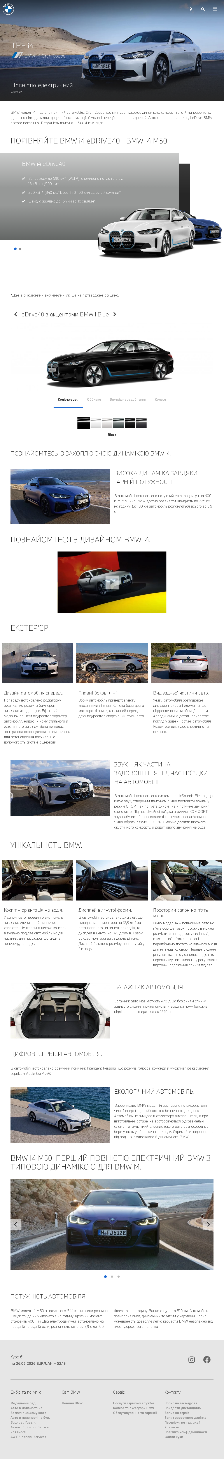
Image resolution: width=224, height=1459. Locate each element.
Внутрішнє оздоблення (128, 399)
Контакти (171, 1427)
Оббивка (94, 399)
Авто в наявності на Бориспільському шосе (28, 1410)
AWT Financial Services (28, 1437)
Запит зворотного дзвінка (185, 1417)
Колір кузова (68, 399)
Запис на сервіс (176, 1413)
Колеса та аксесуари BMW (133, 1408)
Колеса (160, 399)
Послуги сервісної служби (133, 1403)
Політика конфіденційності (185, 1432)
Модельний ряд (22, 1403)
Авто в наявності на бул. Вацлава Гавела (30, 1419)
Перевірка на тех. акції (182, 1422)
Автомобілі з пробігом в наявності (29, 1429)
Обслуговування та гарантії (135, 1413)
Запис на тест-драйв (181, 1403)
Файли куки (173, 1437)
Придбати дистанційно (182, 1408)
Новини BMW (72, 1403)
